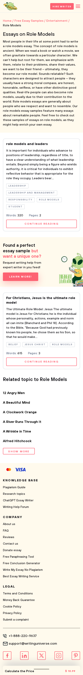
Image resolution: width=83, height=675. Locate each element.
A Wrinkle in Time (17, 431)
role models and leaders (27, 144)
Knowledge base (20, 480)
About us (9, 524)
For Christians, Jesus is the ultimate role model (40, 300)
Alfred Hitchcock (17, 441)
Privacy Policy (12, 613)
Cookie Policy (12, 606)
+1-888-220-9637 (23, 636)
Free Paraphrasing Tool (18, 557)
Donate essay (12, 550)
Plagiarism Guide (14, 487)
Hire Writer (62, 6)
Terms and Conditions (18, 593)
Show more (18, 451)
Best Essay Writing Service (21, 576)
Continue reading (41, 224)
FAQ (6, 530)
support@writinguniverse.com (33, 644)
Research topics (14, 494)
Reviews (8, 537)
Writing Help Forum (16, 507)
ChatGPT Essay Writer (18, 500)
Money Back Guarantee (19, 600)
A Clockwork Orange (20, 412)
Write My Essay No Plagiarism (23, 570)
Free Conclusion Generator (21, 563)
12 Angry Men (14, 393)
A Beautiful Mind (16, 403)
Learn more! (20, 276)
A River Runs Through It (22, 422)
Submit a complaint (16, 620)
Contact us (10, 544)
